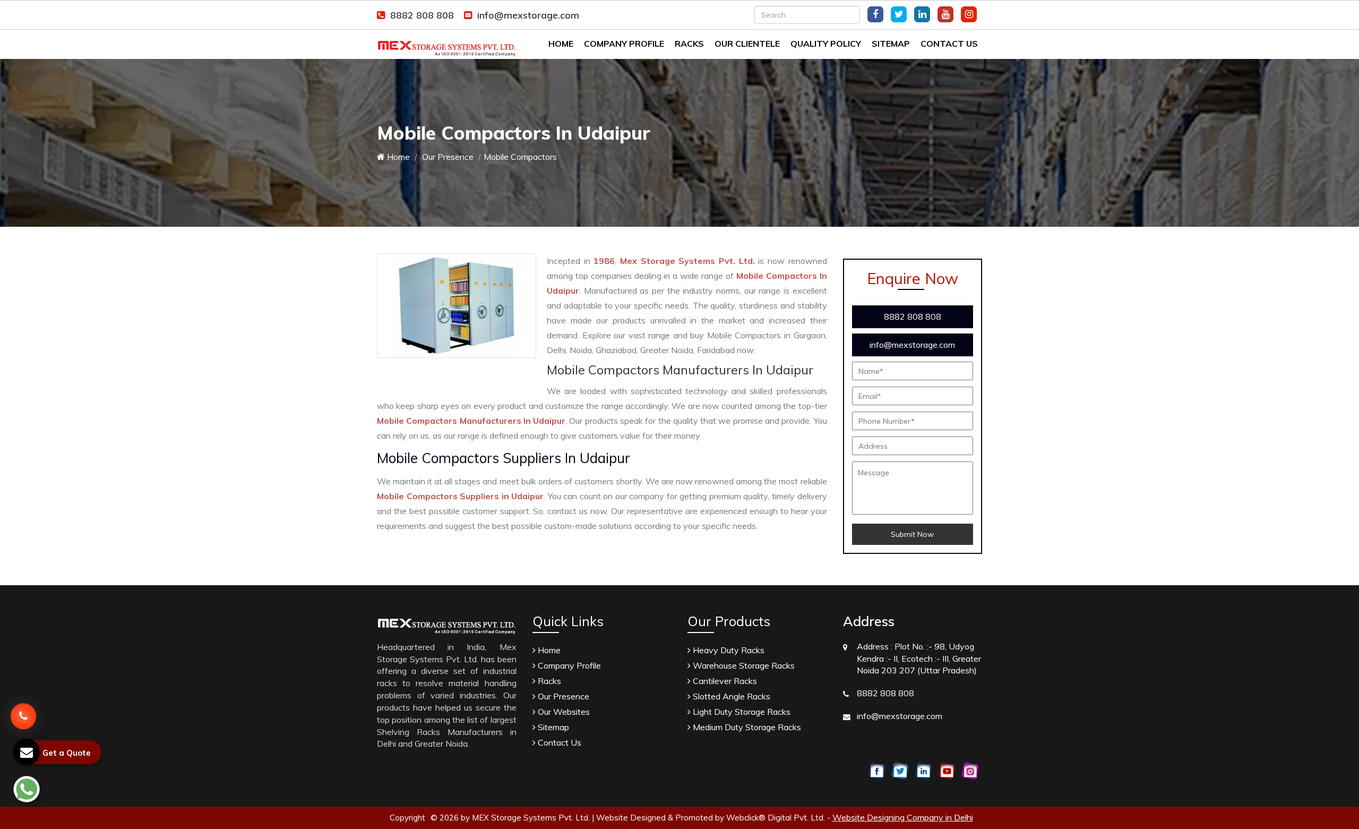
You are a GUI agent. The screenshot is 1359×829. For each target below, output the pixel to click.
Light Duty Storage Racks (740, 711)
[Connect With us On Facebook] (875, 14)
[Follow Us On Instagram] (969, 14)
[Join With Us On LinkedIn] (922, 14)
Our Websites (563, 711)
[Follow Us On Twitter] (899, 14)
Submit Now (912, 534)
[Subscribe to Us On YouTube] (945, 14)
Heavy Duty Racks (727, 650)
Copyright (407, 818)
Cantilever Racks (724, 681)
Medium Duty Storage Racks (746, 727)
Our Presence (447, 156)
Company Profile (624, 43)
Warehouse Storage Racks (743, 665)
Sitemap (891, 43)
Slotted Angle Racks (730, 696)
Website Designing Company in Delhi (902, 817)
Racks (689, 43)
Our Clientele (747, 43)
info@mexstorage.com (528, 15)
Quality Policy (825, 43)
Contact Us (949, 43)
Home (560, 43)
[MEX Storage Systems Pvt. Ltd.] (447, 43)
